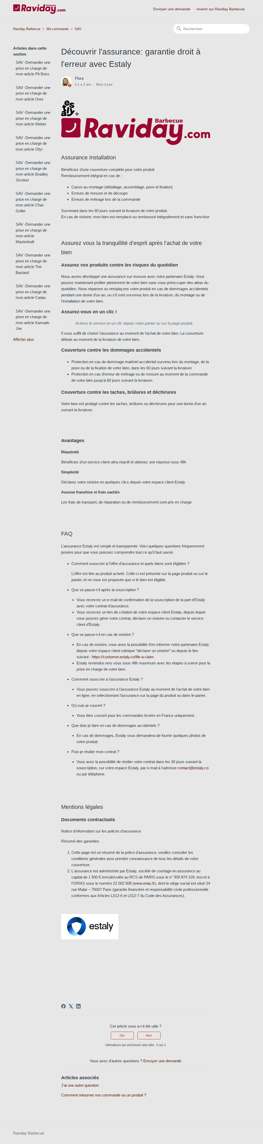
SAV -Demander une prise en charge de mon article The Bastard (33, 264)
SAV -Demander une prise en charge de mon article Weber (33, 118)
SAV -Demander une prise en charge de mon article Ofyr (33, 143)
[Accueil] (39, 9)
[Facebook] (63, 1006)
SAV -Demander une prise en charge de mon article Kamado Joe (33, 320)
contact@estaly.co (193, 768)
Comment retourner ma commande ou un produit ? (103, 1095)
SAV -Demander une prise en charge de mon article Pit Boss (33, 68)
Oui (122, 1035)
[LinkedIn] (78, 1006)
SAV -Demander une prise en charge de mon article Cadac (33, 292)
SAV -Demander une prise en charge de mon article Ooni (33, 93)
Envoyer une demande (171, 9)
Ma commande (57, 29)
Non (149, 1035)
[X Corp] (71, 1006)
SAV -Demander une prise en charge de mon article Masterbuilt (33, 233)
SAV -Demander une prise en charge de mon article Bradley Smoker (33, 171)
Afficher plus (23, 339)
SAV (78, 29)
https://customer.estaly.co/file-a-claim (123, 657)
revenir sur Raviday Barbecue (220, 9)
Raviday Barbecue (26, 29)
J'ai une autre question (80, 1085)
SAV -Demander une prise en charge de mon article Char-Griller (33, 202)
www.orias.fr (144, 883)
